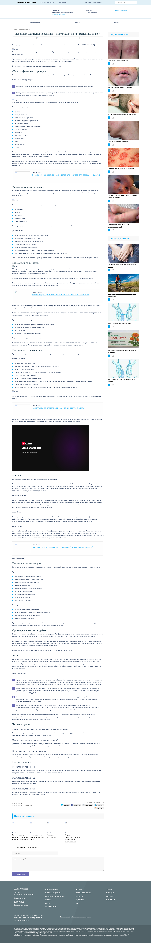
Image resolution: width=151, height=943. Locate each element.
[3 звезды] (17, 805)
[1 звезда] (13, 805)
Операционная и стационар (54, 896)
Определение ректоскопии (52, 836)
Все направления (50, 906)
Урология (79, 889)
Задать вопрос (62, 2)
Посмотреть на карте (58, 14)
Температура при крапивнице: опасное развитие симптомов (60, 294)
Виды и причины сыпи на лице (118, 141)
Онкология (79, 896)
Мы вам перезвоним (121, 10)
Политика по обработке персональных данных (75, 917)
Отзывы (47, 903)
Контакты (116, 23)
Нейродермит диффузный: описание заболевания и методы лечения (72, 838)
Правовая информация (47, 2)
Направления (35, 23)
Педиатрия (110, 892)
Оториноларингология (83, 892)
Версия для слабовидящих (27, 2)
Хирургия (109, 896)
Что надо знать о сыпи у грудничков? (120, 87)
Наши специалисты (51, 889)
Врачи (77, 23)
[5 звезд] (20, 805)
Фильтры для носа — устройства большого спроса (37, 837)
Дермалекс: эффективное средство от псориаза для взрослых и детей (66, 175)
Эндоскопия (80, 899)
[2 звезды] (15, 805)
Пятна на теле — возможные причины (121, 168)
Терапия (109, 889)
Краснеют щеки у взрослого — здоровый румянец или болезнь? (62, 547)
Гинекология (110, 899)
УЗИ (77, 903)
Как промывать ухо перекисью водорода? (122, 114)
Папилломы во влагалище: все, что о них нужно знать (58, 408)
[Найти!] (135, 2)
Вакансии (48, 899)
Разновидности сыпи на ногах (118, 60)
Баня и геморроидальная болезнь (119, 323)
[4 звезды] (18, 805)
